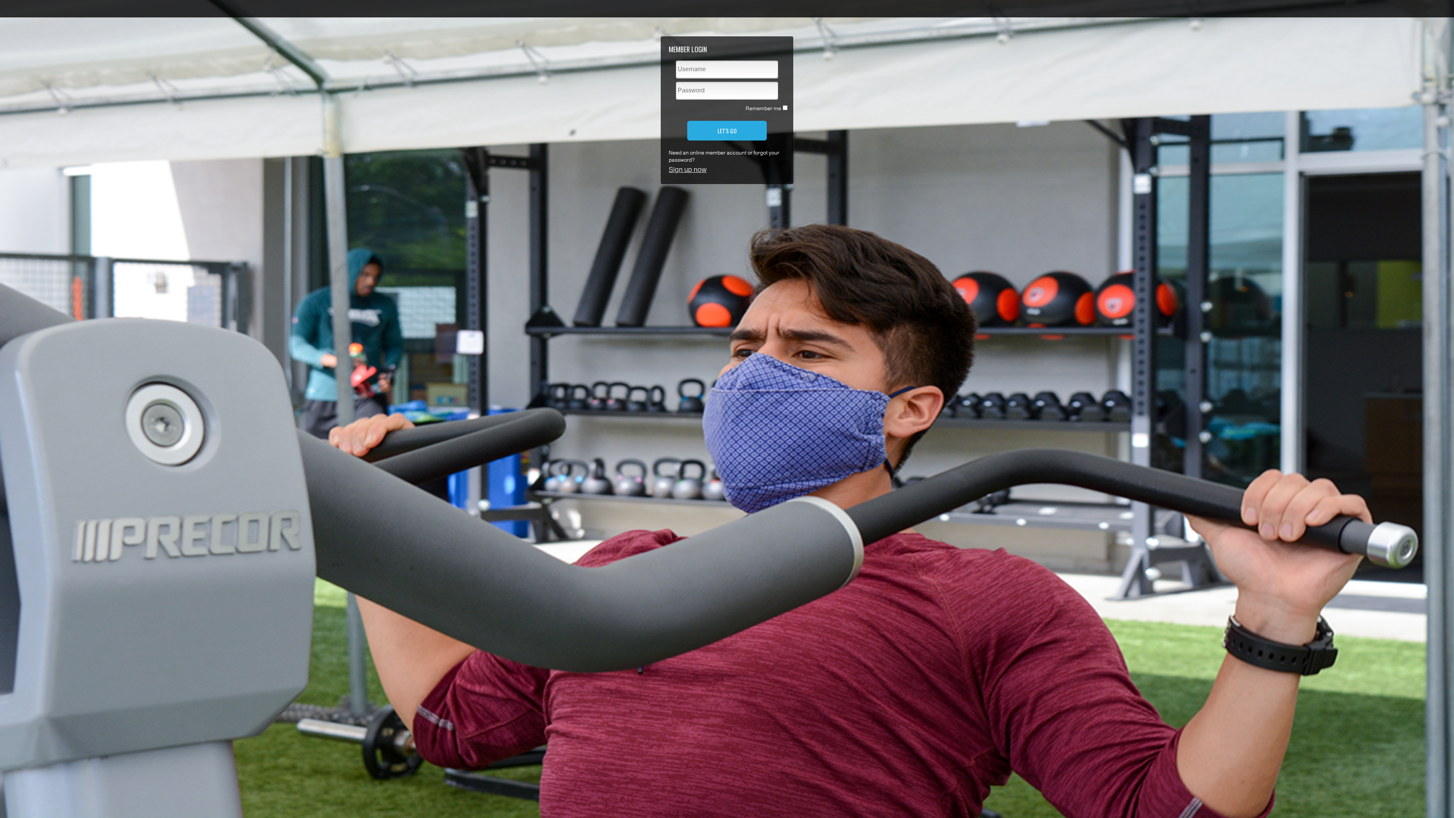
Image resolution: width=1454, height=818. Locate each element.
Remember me (763, 108)
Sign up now (688, 169)
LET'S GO (727, 130)
